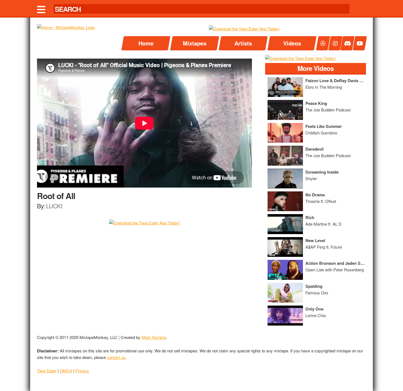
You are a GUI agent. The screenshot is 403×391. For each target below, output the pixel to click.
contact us (116, 357)
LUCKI (54, 206)
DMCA (66, 370)
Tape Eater (46, 370)
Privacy (82, 370)
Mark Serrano (153, 337)
